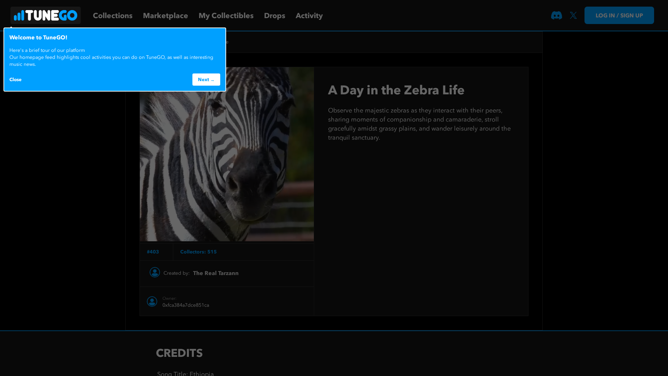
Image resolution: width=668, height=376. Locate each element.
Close (15, 79)
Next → (206, 79)
